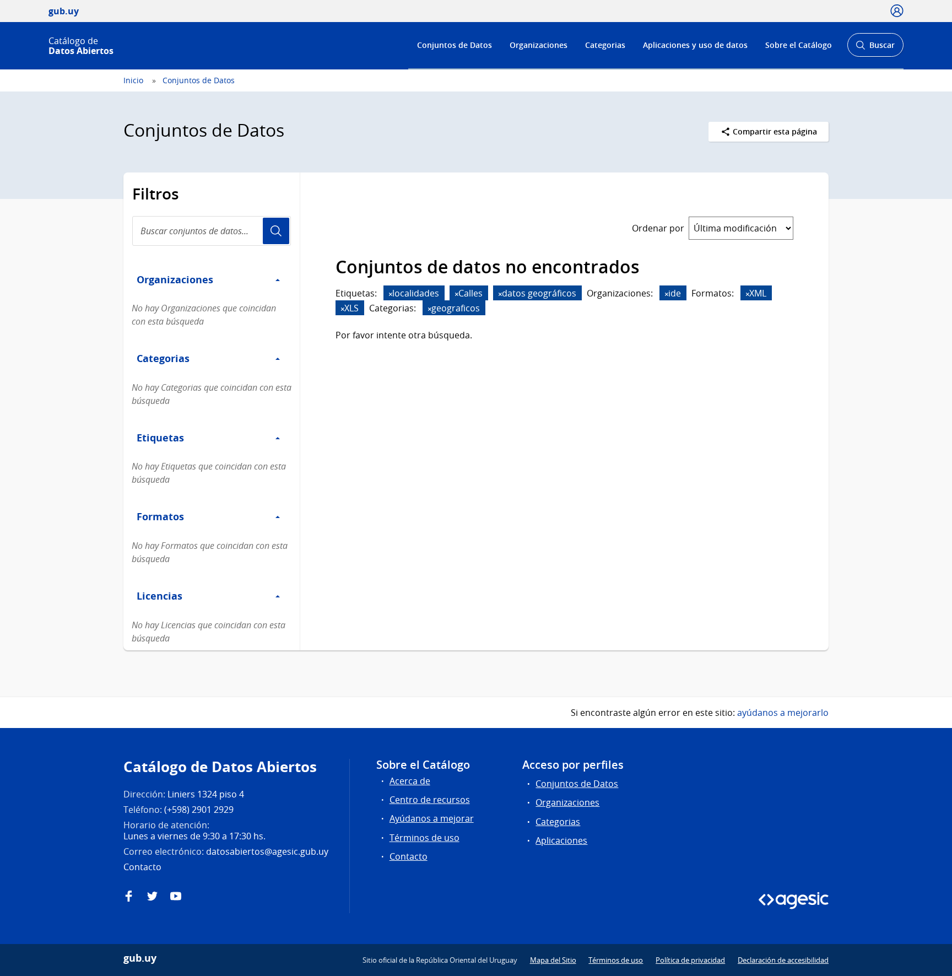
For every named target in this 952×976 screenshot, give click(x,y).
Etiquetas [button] (160, 437)
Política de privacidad (690, 960)
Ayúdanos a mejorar (432, 818)
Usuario (276, 231)
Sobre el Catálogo (798, 45)
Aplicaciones (561, 840)
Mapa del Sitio (553, 960)
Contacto (409, 856)
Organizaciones (538, 45)
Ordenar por (658, 228)
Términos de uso (424, 838)
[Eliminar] (390, 294)
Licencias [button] (159, 596)
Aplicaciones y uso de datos (695, 45)
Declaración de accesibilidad (783, 960)
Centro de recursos (430, 800)
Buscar (875, 48)
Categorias (605, 45)
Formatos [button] (160, 516)
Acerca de (410, 781)
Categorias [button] (163, 358)
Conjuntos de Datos (454, 45)
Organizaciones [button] (175, 279)
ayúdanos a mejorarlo (783, 713)
